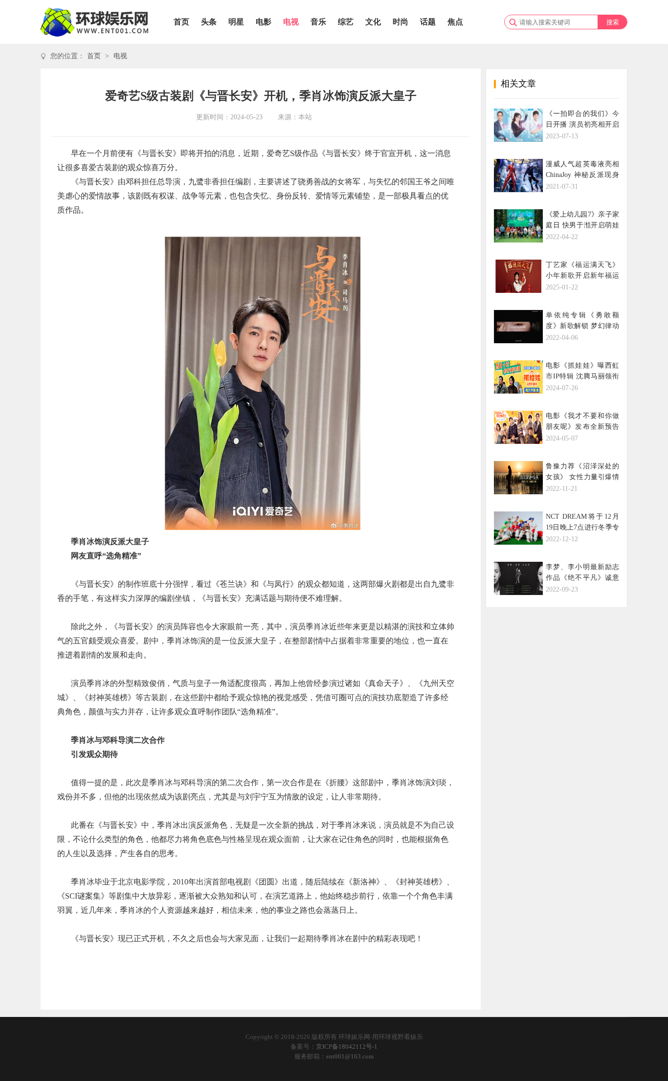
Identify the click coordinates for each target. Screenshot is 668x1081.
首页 (181, 22)
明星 (236, 22)
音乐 (318, 22)
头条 (209, 22)
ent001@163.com (350, 1056)
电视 (291, 22)
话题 (428, 22)
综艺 (346, 22)
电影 (263, 22)
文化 (373, 22)
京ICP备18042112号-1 (347, 1046)
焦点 (455, 22)
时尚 (400, 22)
